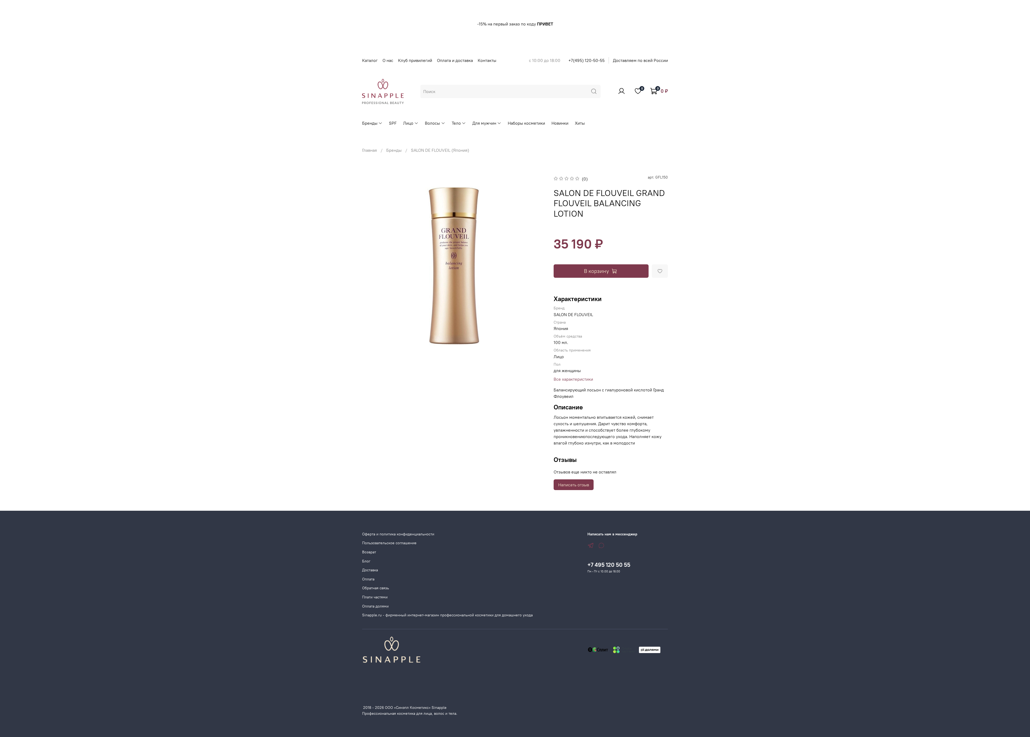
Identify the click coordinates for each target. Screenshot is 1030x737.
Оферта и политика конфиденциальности (398, 534)
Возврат (369, 552)
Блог (366, 561)
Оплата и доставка (455, 60)
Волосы (432, 123)
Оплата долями (375, 606)
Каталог (370, 60)
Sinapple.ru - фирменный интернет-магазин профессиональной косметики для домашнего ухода (447, 615)
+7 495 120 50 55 (608, 564)
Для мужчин (484, 123)
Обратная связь (375, 588)
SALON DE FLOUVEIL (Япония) (440, 150)
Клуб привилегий (415, 60)
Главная (369, 150)
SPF (393, 123)
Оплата (368, 579)
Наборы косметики (526, 123)
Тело (456, 123)
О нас (387, 60)
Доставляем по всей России (640, 60)
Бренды (369, 123)
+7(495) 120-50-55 (586, 60)
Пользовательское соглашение (389, 542)
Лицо (408, 123)
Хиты (580, 123)
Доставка (370, 570)
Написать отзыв (573, 484)
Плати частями (375, 597)
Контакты (487, 60)
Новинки (559, 123)
